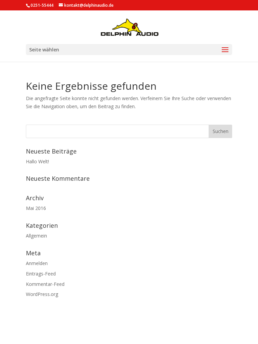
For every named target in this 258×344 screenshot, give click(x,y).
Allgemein (36, 235)
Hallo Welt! (37, 161)
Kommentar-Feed (45, 284)
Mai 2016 (36, 208)
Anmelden (37, 263)
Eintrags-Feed (41, 273)
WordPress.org (42, 294)
